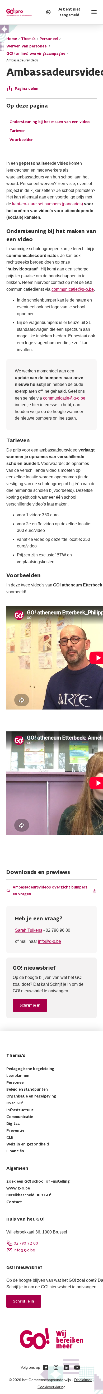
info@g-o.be (49, 941)
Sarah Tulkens (28, 930)
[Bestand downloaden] (94, 890)
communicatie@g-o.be (73, 289)
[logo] (19, 12)
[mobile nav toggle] (93, 12)
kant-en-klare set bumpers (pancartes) (47, 204)
